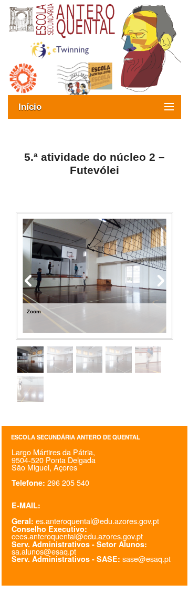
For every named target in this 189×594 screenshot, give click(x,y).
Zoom (34, 311)
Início (35, 107)
